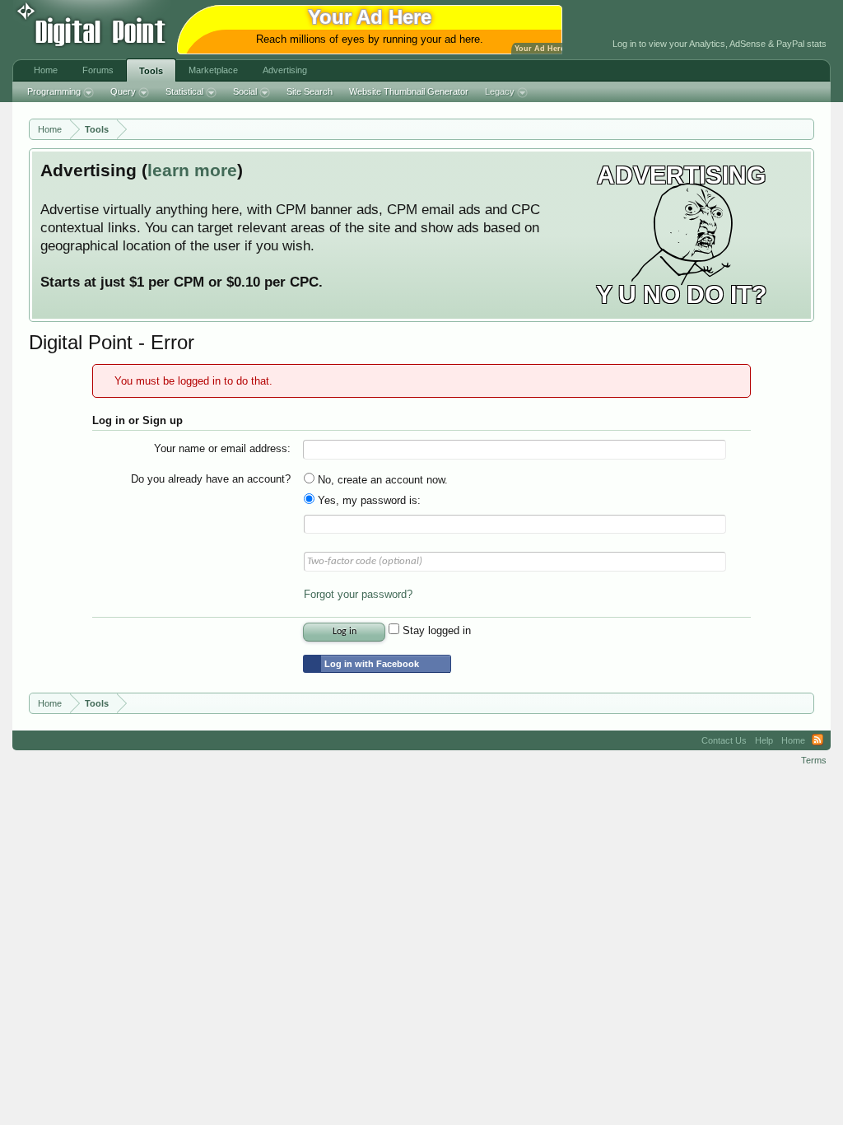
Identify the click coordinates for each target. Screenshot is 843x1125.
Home (46, 70)
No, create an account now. (381, 480)
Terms (814, 760)
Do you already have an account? (211, 479)
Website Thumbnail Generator (408, 91)
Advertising (285, 70)
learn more (192, 170)
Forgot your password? (358, 594)
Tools (151, 71)
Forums (98, 70)
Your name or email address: (222, 448)
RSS (817, 740)
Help (764, 740)
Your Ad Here (540, 48)
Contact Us (724, 740)
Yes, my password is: (367, 500)
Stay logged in (435, 630)
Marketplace (213, 70)
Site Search (309, 91)
